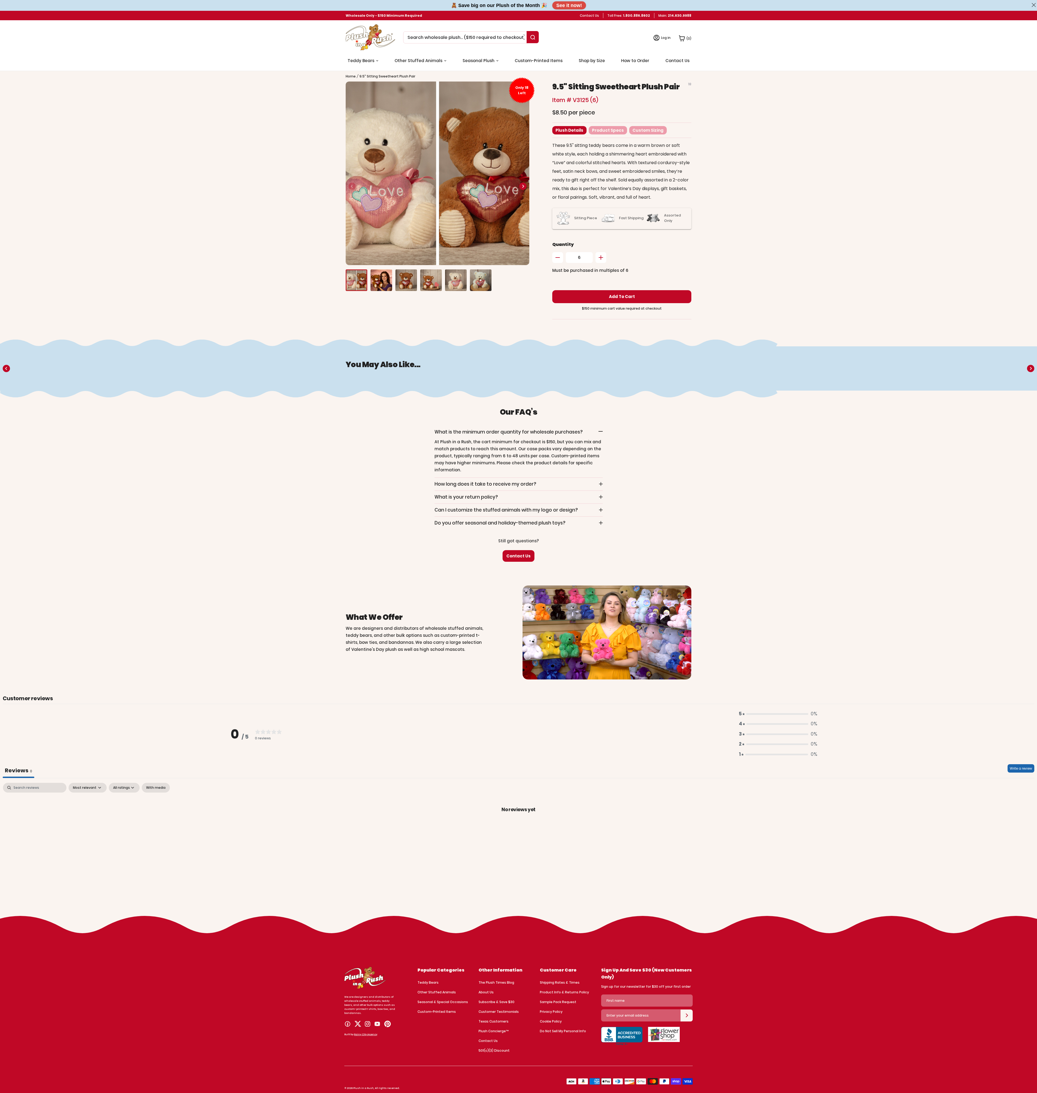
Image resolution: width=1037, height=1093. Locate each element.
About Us (486, 992)
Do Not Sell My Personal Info (563, 1031)
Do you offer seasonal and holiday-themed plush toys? (500, 523)
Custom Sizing (648, 130)
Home (351, 76)
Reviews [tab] (18, 770)
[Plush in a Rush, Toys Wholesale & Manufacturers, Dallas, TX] (621, 1039)
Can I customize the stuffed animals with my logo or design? (506, 510)
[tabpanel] (518, 827)
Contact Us (589, 15)
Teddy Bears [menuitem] (361, 60)
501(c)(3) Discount (494, 1050)
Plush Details (569, 130)
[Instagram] (367, 1024)
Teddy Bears (428, 982)
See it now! (569, 5)
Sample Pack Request (558, 1002)
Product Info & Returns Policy (564, 992)
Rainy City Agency (365, 1034)
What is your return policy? (466, 497)
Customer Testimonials (499, 1011)
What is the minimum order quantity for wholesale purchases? (509, 432)
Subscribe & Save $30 (496, 1002)
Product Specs (608, 130)
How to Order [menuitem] (635, 60)
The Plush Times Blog (496, 982)
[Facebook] (347, 1024)
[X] (358, 1024)
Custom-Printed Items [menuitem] (539, 60)
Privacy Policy (551, 1011)
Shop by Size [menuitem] (592, 60)
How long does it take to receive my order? (485, 484)
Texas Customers (494, 1021)
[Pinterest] (387, 1024)
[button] (523, 186)
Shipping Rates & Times (560, 982)
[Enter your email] (687, 1015)
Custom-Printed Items (437, 1011)
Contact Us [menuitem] (677, 60)
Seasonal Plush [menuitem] (478, 60)
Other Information (500, 970)
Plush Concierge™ (494, 1031)
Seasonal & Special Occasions (443, 1002)
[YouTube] (377, 1024)
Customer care (558, 970)
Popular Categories (441, 970)
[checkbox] (156, 788)
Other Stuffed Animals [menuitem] (418, 60)
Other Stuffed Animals (437, 992)
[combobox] (466, 37)
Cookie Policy (551, 1021)
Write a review (1021, 768)
